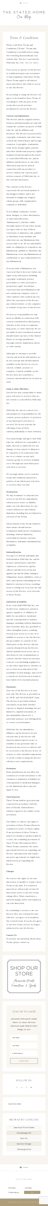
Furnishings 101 (24, 1133)
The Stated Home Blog (24, 14)
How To (24, 1138)
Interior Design (24, 1144)
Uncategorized (24, 1149)
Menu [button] (26, 3)
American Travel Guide (24, 1127)
